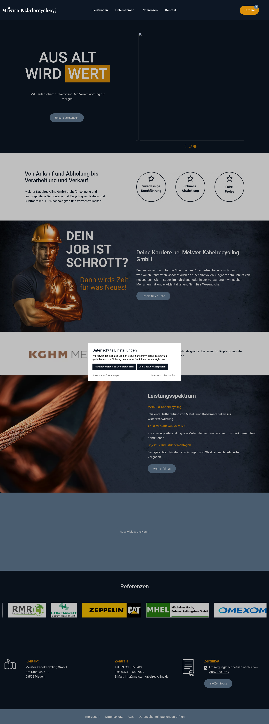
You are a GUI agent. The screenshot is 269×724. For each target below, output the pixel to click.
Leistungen (100, 10)
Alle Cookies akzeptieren (152, 366)
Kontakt (170, 10)
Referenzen (150, 10)
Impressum (156, 375)
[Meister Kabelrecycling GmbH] (41, 10)
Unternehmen (124, 10)
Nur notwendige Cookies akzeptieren (114, 366)
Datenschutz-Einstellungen (105, 375)
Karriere (251, 9)
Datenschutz (170, 375)
